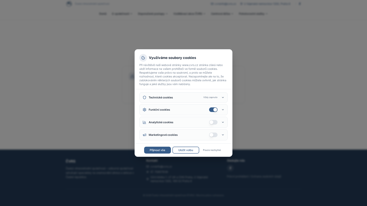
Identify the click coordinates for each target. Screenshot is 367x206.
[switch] (213, 109)
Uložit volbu (185, 150)
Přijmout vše (157, 150)
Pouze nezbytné (212, 150)
